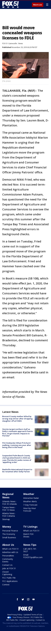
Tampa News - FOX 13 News (9, 508)
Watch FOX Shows (28, 535)
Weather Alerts (30, 501)
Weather (28, 494)
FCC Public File (9, 577)
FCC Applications (10, 581)
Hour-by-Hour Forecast (29, 509)
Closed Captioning (7, 573)
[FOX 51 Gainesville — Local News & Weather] (10, 4)
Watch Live (37, 5)
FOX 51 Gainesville (9, 43)
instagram (28, 599)
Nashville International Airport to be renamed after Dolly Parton (17, 470)
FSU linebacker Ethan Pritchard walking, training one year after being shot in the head (16, 445)
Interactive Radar (31, 498)
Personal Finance (10, 530)
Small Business (9, 537)
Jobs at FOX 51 (9, 568)
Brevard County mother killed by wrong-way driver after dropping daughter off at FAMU (17, 418)
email (33, 599)
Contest (5, 584)
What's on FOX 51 (10, 548)
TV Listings (30, 526)
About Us (8, 544)
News (20, 43)
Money (6, 526)
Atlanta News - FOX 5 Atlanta (9, 514)
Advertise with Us (10, 552)
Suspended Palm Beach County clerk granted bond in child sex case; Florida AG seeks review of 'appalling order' (16, 458)
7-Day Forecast (30, 504)
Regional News (7, 495)
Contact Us (7, 565)
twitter (23, 599)
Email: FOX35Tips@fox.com (32, 556)
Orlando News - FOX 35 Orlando (9, 502)
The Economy (8, 534)
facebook (17, 599)
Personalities (8, 555)
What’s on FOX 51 (31, 530)
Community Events (7, 560)
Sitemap (6, 519)
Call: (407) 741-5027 (30, 550)
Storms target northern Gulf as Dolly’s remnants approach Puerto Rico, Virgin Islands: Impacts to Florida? (17, 432)
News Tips (29, 544)
